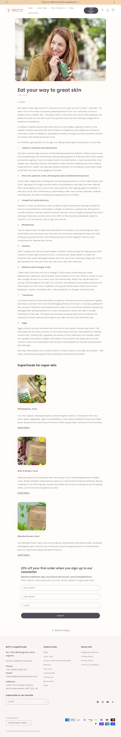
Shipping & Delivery (89, 652)
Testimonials (49, 673)
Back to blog (62, 630)
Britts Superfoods (18, 731)
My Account (49, 681)
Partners (47, 665)
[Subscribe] (45, 701)
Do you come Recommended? (57, 660)
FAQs (46, 685)
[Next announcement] (114, 2)
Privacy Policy (87, 660)
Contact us (49, 677)
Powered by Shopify (32, 731)
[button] (31, 8)
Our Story (48, 669)
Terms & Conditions (90, 665)
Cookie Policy (87, 656)
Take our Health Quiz (91, 10)
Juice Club (48, 656)
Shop (46, 652)
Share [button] (22, 102)
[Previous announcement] (6, 2)
